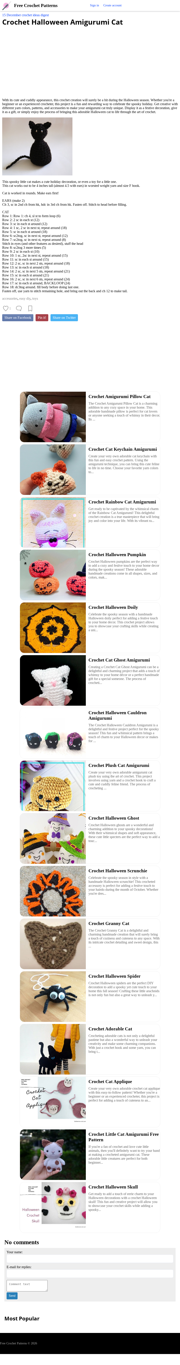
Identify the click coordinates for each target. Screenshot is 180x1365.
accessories (10, 298)
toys (35, 298)
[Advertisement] (90, 59)
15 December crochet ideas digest (25, 15)
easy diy (25, 298)
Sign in (94, 5)
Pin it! (42, 317)
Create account (112, 5)
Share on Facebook (17, 317)
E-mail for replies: (19, 1267)
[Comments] (18, 308)
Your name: (15, 1252)
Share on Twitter (64, 317)
